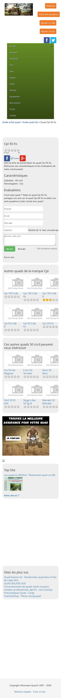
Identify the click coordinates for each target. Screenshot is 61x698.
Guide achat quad (11, 122)
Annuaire (13, 52)
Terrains (13, 90)
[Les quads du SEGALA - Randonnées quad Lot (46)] (13, 483)
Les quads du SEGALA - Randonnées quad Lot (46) (29, 475)
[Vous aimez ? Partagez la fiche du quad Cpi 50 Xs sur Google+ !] (23, 158)
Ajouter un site (48, 23)
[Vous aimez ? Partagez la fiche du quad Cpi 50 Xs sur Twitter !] (15, 158)
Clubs (12, 84)
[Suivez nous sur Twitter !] (53, 40)
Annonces (14, 59)
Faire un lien (39, 691)
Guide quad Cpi (30, 122)
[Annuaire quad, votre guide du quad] (19, 7)
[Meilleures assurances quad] (25, 436)
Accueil (13, 46)
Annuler (21, 248)
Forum (12, 109)
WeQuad (50, 6)
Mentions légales (22, 691)
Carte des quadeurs (48, 14)
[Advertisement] (31, 129)
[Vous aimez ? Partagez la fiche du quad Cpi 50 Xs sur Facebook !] (7, 158)
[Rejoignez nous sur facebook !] (47, 40)
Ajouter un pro (48, 31)
